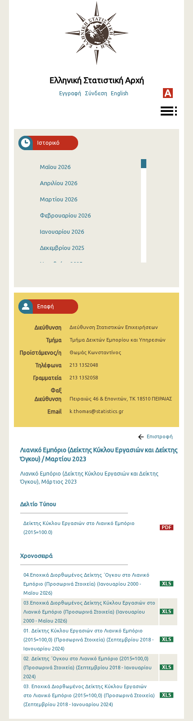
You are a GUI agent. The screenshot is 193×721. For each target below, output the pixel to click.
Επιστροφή (160, 436)
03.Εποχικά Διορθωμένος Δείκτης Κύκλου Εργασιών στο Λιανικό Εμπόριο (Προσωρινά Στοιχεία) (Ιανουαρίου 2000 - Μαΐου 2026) (89, 611)
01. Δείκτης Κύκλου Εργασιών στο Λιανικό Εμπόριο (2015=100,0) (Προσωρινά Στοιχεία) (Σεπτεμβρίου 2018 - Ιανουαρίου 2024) (88, 639)
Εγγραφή (70, 93)
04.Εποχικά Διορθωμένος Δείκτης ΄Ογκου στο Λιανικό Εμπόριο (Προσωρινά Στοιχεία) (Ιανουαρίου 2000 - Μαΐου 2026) (86, 584)
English (119, 93)
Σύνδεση (96, 93)
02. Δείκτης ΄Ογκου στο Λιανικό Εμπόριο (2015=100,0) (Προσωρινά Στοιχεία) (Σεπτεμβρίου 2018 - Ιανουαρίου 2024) (87, 667)
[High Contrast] (168, 93)
